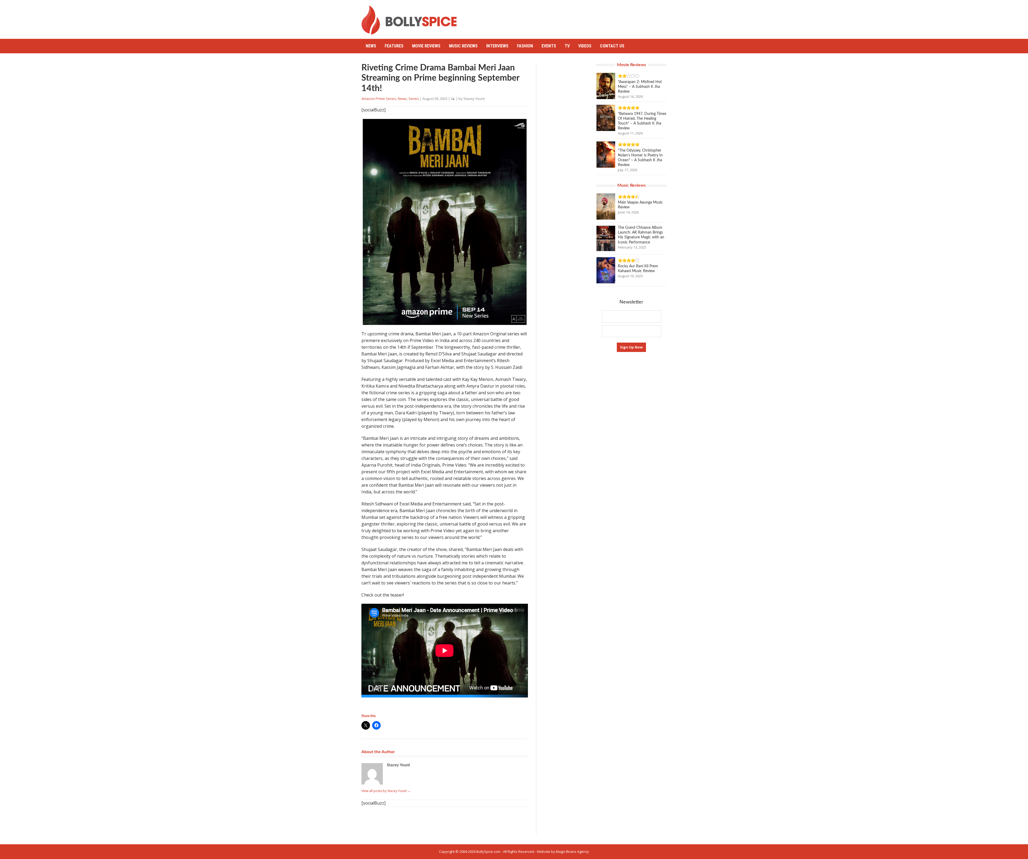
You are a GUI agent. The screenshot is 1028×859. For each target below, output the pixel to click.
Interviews (497, 45)
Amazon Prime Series (378, 98)
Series (414, 98)
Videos (584, 45)
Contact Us (612, 45)
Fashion (525, 45)
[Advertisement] (569, 17)
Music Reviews (463, 45)
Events (549, 45)
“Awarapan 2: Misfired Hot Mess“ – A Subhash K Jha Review (640, 86)
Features (394, 45)
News (371, 45)
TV (567, 45)
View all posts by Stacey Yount (386, 791)
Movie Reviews (426, 45)
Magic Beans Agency (572, 851)
